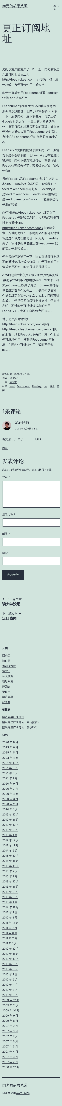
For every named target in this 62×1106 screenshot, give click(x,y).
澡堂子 (6, 671)
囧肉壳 (6, 655)
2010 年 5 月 (10, 979)
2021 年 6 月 (10, 768)
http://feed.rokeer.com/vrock (22, 228)
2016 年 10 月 (10, 855)
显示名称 (8, 514)
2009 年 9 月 (10, 1015)
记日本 (6, 691)
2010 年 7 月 (10, 974)
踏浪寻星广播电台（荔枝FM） (20, 727)
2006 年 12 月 (10, 1067)
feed (12, 386)
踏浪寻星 (7, 696)
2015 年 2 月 (10, 871)
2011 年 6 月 (9, 933)
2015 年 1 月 (9, 876)
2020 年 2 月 (10, 804)
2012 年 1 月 (9, 917)
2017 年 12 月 (10, 840)
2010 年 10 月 (10, 958)
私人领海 (7, 676)
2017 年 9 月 (10, 850)
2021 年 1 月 (9, 778)
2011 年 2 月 (9, 938)
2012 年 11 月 (10, 907)
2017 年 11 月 (10, 845)
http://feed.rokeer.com (18, 79)
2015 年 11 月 (10, 860)
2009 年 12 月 (10, 1000)
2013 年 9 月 (10, 891)
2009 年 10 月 (10, 1010)
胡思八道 (7, 681)
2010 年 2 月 (10, 994)
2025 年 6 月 (10, 747)
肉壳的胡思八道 (15, 6)
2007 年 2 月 (10, 1062)
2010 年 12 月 (10, 948)
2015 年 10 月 (10, 866)
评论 (6, 476)
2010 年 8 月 (10, 969)
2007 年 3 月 (10, 1056)
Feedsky (37, 386)
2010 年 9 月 (10, 964)
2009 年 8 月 (10, 1020)
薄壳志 (13, 382)
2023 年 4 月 (10, 757)
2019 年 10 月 (10, 824)
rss (45, 386)
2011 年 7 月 (9, 928)
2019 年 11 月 (10, 819)
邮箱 (6, 533)
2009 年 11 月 (10, 1005)
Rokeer (13, 377)
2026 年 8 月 (10, 742)
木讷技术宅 (9, 665)
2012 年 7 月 (10, 912)
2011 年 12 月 (10, 922)
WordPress (22, 1093)
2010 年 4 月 (10, 984)
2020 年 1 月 (10, 809)
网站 (5, 553)
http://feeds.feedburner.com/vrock (26, 329)
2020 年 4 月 (10, 793)
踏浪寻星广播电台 (13, 716)
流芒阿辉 (22, 422)
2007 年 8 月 (10, 1031)
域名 (52, 386)
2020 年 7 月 (10, 788)
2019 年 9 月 (10, 829)
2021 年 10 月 (10, 762)
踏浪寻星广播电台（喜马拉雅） (21, 722)
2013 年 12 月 (10, 881)
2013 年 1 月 (9, 902)
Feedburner (23, 386)
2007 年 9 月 (10, 1025)
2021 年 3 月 (10, 773)
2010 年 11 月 (10, 953)
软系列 (6, 702)
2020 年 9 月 (10, 783)
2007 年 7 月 (10, 1036)
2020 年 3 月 (10, 799)
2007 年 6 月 (10, 1041)
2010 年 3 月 (10, 989)
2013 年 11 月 (10, 886)
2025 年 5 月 (10, 752)
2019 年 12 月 (10, 814)
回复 (5, 448)
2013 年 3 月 (10, 897)
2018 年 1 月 (9, 835)
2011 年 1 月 (9, 943)
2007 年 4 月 (10, 1051)
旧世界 (6, 660)
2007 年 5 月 (10, 1046)
